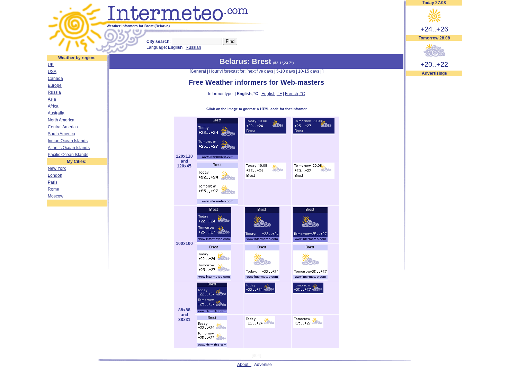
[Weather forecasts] (188, 22)
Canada (55, 78)
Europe (55, 85)
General (198, 71)
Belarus (233, 61)
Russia (54, 92)
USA (52, 71)
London (55, 175)
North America (61, 120)
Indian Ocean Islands (68, 140)
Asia (52, 99)
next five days (260, 71)
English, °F (271, 93)
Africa (53, 106)
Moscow (55, 196)
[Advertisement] (434, 180)
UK (51, 64)
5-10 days (285, 71)
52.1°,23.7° (283, 63)
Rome (53, 189)
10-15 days (308, 71)
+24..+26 (434, 29)
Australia (56, 113)
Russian (193, 47)
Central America (63, 127)
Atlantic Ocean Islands (69, 147)
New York (57, 168)
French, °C (295, 93)
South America (61, 133)
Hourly (215, 71)
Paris (52, 182)
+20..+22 (434, 64)
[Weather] (77, 53)
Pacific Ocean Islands (68, 154)
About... (244, 364)
